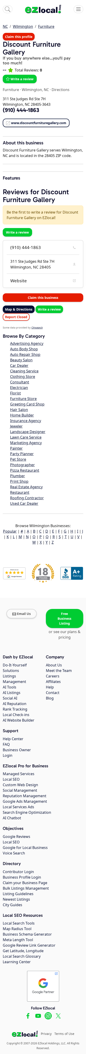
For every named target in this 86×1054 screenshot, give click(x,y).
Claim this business (43, 297)
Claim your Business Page (25, 882)
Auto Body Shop (24, 348)
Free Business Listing (64, 618)
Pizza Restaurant (24, 470)
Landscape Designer (27, 431)
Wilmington (23, 26)
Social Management (20, 790)
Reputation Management (24, 795)
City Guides (12, 904)
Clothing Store (22, 376)
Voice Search (14, 853)
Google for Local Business (25, 847)
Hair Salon (19, 409)
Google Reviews (16, 836)
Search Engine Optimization (27, 812)
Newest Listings (16, 899)
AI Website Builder (18, 720)
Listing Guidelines (18, 893)
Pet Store (18, 459)
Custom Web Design (20, 784)
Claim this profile (18, 36)
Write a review (22, 79)
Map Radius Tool (17, 928)
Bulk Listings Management (26, 888)
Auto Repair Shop (25, 354)
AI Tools (9, 687)
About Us (54, 665)
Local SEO (11, 779)
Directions (60, 89)
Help (50, 687)
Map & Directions (18, 309)
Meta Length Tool (18, 939)
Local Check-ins (16, 714)
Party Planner (22, 453)
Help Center (13, 738)
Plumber (17, 475)
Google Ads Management (25, 801)
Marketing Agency (26, 442)
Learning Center (17, 961)
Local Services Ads (18, 806)
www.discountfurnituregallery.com (38, 123)
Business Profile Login (22, 877)
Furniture (46, 26)
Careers (52, 676)
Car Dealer (19, 365)
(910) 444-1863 (25, 247)
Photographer (22, 464)
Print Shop (19, 481)
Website (18, 281)
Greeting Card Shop (27, 404)
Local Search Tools (19, 923)
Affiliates (53, 681)
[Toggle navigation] (78, 9)
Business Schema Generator (27, 934)
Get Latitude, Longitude (23, 950)
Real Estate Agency (26, 486)
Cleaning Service (24, 371)
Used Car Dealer (24, 503)
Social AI (10, 698)
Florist (15, 393)
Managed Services (18, 773)
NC (5, 26)
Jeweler (16, 426)
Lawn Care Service (26, 437)
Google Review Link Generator (29, 945)
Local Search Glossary (22, 956)
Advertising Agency (26, 343)
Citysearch (37, 327)
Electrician (19, 387)
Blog (50, 698)
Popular (10, 531)
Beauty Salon (21, 360)
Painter (16, 448)
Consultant (19, 382)
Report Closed (16, 317)
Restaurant (19, 492)
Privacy (46, 1033)
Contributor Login (18, 871)
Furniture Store (23, 398)
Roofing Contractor (27, 497)
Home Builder (22, 415)
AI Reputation (14, 703)
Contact (52, 692)
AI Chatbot (12, 817)
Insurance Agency (25, 420)
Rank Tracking (15, 709)
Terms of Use (64, 1033)
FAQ (6, 744)
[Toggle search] (7, 9)
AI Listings (11, 692)
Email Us (24, 613)
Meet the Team (59, 670)
